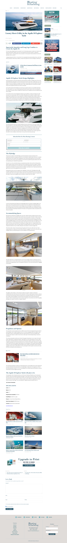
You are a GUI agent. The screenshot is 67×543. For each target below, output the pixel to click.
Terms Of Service (15, 531)
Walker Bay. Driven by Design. (29, 435)
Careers (15, 529)
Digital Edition (49, 7)
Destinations (16, 7)
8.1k (30, 451)
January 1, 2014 (54, 29)
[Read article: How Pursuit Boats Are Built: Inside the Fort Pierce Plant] (12, 357)
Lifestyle (42, 7)
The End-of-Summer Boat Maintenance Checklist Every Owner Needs (48, 64)
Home (6, 10)
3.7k (12, 438)
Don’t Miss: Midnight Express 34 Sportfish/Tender (56, 34)
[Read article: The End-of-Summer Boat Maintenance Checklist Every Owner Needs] (49, 60)
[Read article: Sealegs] (47, 30)
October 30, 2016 (54, 36)
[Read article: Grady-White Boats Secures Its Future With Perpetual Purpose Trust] (58, 78)
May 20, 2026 (22, 68)
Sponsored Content (29, 433)
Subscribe (54, 7)
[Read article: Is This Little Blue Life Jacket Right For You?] (49, 69)
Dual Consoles (10, 433)
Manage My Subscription (15, 534)
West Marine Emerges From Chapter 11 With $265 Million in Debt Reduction (57, 64)
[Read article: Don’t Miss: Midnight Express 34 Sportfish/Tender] (47, 35)
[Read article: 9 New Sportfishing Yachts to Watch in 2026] (33, 445)
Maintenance (29, 7)
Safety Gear (47, 71)
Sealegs (52, 28)
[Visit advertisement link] (24, 462)
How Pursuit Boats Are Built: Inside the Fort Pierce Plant (57, 73)
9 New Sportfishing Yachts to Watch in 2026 (32, 450)
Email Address (48, 530)
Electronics (36, 7)
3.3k (57, 36)
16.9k (26, 68)
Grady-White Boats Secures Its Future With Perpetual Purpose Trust (57, 82)
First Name (9, 140)
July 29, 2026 (8, 438)
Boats (11, 7)
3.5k (30, 437)
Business (55, 61)
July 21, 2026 (27, 451)
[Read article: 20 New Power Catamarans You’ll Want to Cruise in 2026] (12, 69)
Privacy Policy (15, 533)
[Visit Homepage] (33, 3)
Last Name (26, 140)
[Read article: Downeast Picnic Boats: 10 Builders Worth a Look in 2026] (33, 416)
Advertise (14, 526)
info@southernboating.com (35, 530)
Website (26, 499)
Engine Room (23, 7)
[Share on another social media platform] (41, 43)
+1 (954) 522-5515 (34, 529)
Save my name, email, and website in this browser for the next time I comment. (18, 504)
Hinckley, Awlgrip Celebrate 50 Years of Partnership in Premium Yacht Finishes (14, 451)
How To (46, 61)
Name (6, 495)
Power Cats (13, 40)
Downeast (9, 447)
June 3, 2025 (7, 40)
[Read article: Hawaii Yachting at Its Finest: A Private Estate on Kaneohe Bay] (49, 78)
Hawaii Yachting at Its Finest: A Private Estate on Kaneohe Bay (48, 82)
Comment (7, 483)
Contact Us (15, 530)
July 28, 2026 (27, 437)
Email (8, 143)
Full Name (48, 526)
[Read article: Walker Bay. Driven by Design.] (33, 430)
